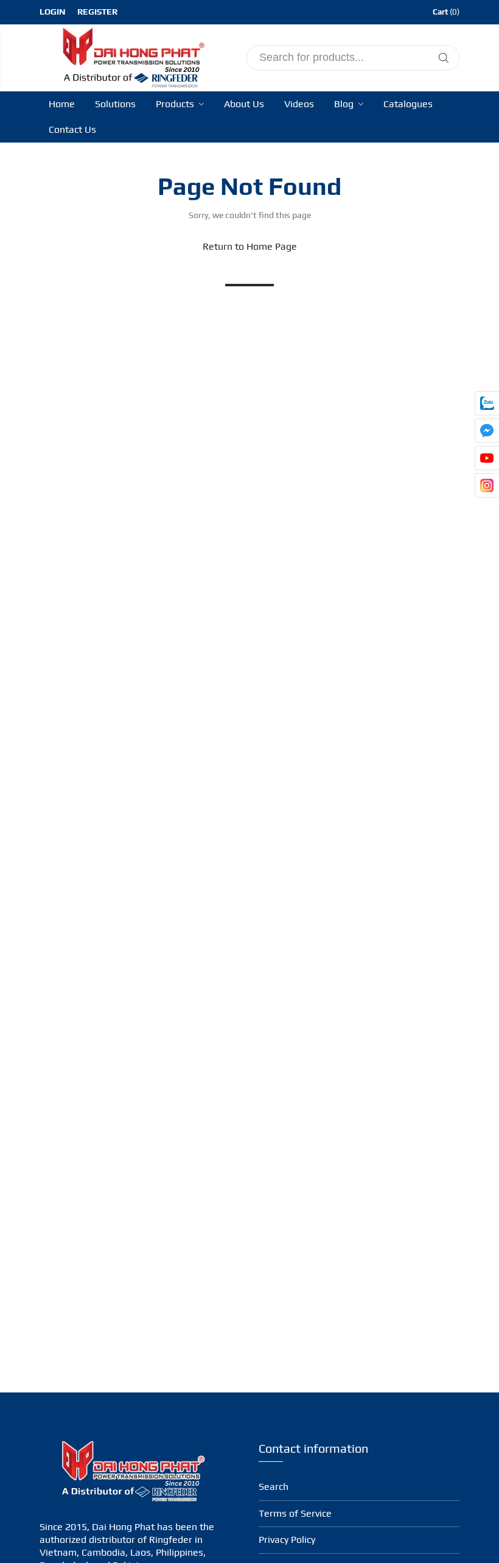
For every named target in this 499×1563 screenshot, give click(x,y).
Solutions (115, 104)
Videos (299, 104)
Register (97, 11)
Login (53, 11)
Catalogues (408, 104)
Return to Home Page (250, 246)
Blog (345, 104)
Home (62, 104)
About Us (244, 104)
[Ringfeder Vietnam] (131, 55)
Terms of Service (295, 1513)
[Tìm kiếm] (443, 58)
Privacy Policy (287, 1539)
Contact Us (72, 129)
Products (176, 104)
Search (273, 1486)
